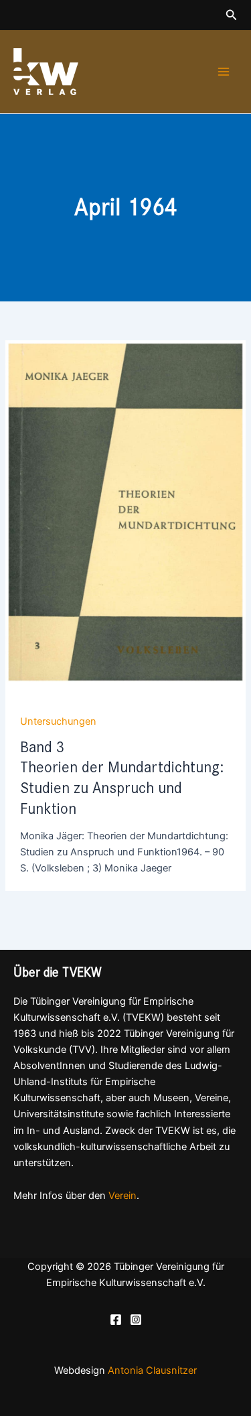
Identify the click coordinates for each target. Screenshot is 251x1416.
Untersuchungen (58, 721)
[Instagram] (136, 1320)
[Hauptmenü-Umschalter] (224, 72)
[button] (232, 15)
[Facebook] (116, 1320)
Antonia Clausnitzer (152, 1370)
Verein (122, 1196)
